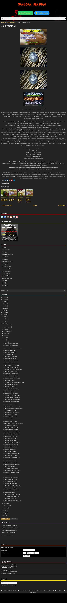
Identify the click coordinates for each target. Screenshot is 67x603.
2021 (4, 308)
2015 (4, 321)
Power (3, 275)
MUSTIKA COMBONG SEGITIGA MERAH (14, 382)
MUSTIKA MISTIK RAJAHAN (11, 472)
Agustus (6, 333)
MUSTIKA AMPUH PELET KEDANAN (28, 200)
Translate (13, 585)
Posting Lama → (62, 205)
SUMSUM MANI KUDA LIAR (10, 363)
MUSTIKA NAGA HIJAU (9, 386)
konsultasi (4, 256)
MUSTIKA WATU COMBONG (10, 393)
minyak (4, 259)
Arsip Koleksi (5, 518)
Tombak (4, 285)
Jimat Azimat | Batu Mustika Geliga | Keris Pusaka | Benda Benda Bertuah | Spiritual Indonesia (35, 590)
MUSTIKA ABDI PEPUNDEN (10, 475)
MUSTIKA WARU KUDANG (9, 532)
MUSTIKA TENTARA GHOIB (10, 427)
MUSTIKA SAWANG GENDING (11, 477)
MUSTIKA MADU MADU (8, 535)
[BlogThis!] (4, 183)
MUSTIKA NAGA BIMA (9, 449)
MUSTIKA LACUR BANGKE (10, 483)
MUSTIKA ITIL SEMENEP (10, 488)
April (5, 342)
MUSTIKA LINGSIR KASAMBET (11, 397)
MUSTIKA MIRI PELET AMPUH (11, 434)
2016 (4, 319)
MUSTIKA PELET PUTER (10, 421)
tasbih (3, 283)
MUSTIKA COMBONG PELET (11, 401)
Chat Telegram (42, 13)
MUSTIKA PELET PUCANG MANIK (20, 200)
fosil (3, 247)
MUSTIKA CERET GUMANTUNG (12, 485)
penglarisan (5, 271)
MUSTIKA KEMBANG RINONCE (11, 453)
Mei (5, 340)
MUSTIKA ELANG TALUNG (10, 373)
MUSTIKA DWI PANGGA (9, 451)
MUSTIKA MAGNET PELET (10, 345)
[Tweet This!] (7, 180)
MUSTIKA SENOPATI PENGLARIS (12, 348)
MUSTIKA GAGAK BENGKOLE (11, 490)
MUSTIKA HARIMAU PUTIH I (11, 371)
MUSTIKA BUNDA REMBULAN (11, 494)
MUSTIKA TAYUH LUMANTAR (11, 395)
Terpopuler (13, 518)
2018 (4, 314)
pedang (4, 264)
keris (3, 252)
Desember (7, 324)
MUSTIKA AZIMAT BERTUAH (11, 496)
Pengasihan (5, 268)
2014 (4, 323)
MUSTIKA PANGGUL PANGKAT (11, 378)
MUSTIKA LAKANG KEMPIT (10, 404)
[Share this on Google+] (9, 180)
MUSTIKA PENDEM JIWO (10, 455)
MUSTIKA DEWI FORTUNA (10, 367)
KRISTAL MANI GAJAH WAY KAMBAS (13, 423)
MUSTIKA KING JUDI (9, 380)
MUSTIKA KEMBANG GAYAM (11, 376)
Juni (5, 337)
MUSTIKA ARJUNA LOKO (10, 498)
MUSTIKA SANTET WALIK (10, 460)
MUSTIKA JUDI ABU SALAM (9, 530)
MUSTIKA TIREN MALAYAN (10, 462)
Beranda (3, 22)
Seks (3, 280)
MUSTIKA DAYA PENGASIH (10, 436)
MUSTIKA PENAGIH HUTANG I (11, 457)
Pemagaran (5, 266)
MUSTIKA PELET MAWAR (10, 356)
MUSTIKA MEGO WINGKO (10, 447)
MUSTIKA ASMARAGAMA (10, 414)
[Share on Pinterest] (12, 180)
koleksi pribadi (11, 22)
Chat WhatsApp (26, 13)
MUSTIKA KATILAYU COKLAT (11, 389)
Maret (5, 503)
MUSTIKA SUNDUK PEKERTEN (11, 432)
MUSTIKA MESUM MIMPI (10, 440)
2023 (4, 304)
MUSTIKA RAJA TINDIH (9, 391)
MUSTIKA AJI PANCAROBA (10, 343)
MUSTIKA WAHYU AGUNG (10, 361)
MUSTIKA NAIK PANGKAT (10, 416)
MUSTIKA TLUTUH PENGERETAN (12, 369)
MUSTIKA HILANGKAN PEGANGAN (4, 199)
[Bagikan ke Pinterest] (8, 183)
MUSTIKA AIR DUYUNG (9, 410)
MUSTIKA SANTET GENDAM (11, 365)
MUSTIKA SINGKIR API (9, 358)
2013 (4, 511)
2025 (4, 299)
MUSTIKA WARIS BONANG (8, 26)
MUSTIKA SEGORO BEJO (10, 479)
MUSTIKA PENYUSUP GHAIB (12, 199)
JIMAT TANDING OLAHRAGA (9, 525)
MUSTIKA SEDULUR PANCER (11, 412)
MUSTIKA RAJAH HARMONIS (11, 468)
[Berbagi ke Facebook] (7, 183)
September (7, 331)
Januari (6, 508)
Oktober (6, 329)
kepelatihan (5, 249)
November (7, 327)
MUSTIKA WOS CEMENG (10, 466)
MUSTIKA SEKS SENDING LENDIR (11, 528)
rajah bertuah (5, 278)
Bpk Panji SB (33, 592)
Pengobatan (5, 273)
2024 (4, 301)
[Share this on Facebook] (5, 180)
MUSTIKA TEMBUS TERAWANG (11, 442)
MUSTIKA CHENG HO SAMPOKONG (12, 408)
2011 (4, 515)
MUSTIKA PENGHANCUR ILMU (11, 399)
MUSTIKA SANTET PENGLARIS (11, 419)
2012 (4, 513)
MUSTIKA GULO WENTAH (10, 438)
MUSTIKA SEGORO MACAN (10, 384)
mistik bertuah (5, 261)
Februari (6, 505)
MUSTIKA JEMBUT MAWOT (10, 425)
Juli (5, 335)
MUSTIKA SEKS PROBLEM (10, 481)
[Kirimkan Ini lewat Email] (2, 183)
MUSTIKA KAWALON (9, 492)
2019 (4, 312)
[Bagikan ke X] (5, 183)
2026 (4, 297)
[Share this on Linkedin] (14, 180)
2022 (4, 306)
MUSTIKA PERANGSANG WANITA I (12, 500)
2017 (4, 316)
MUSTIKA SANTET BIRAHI (10, 429)
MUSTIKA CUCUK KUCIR (10, 352)
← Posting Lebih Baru (6, 205)
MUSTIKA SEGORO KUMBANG (11, 406)
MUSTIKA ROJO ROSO (9, 354)
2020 (4, 310)
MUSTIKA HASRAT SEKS (10, 350)
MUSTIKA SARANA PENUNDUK (11, 470)
